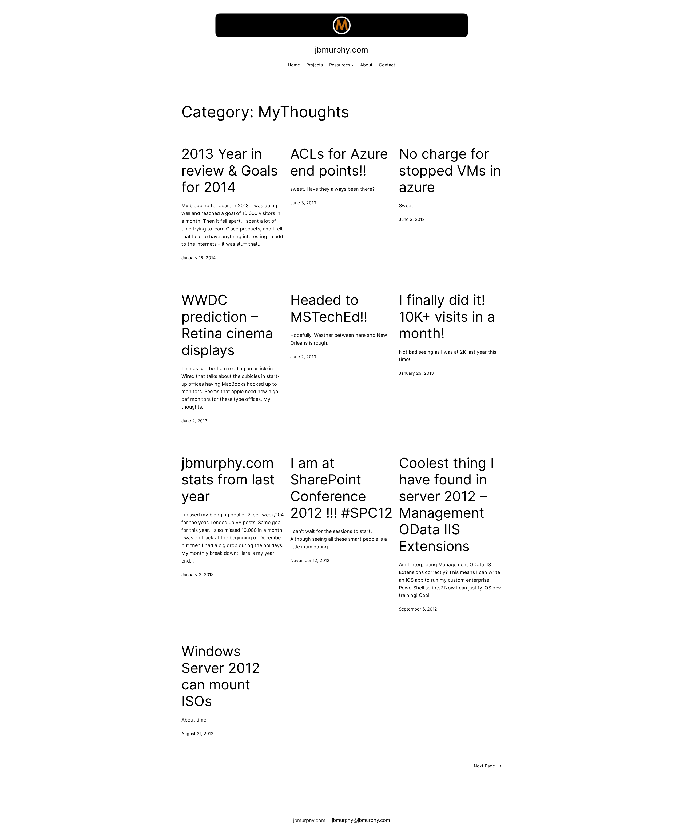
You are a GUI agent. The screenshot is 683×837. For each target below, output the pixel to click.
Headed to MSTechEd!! (328, 308)
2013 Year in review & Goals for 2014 (229, 171)
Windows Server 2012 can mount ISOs (220, 676)
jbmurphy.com (341, 49)
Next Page (488, 765)
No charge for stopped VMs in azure (450, 171)
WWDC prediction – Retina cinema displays (227, 325)
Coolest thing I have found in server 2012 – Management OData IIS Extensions (446, 505)
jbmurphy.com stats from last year (228, 480)
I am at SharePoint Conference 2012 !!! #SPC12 (341, 488)
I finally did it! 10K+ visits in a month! (447, 317)
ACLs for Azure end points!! (339, 162)
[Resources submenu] (352, 65)
